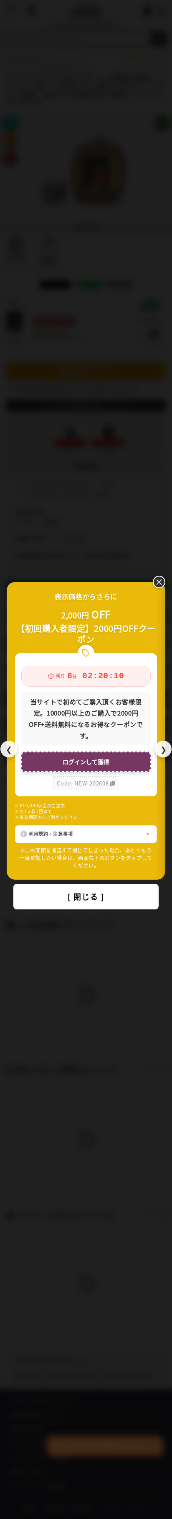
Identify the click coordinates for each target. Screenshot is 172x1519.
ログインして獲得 (86, 761)
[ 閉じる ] (86, 896)
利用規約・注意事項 (51, 833)
